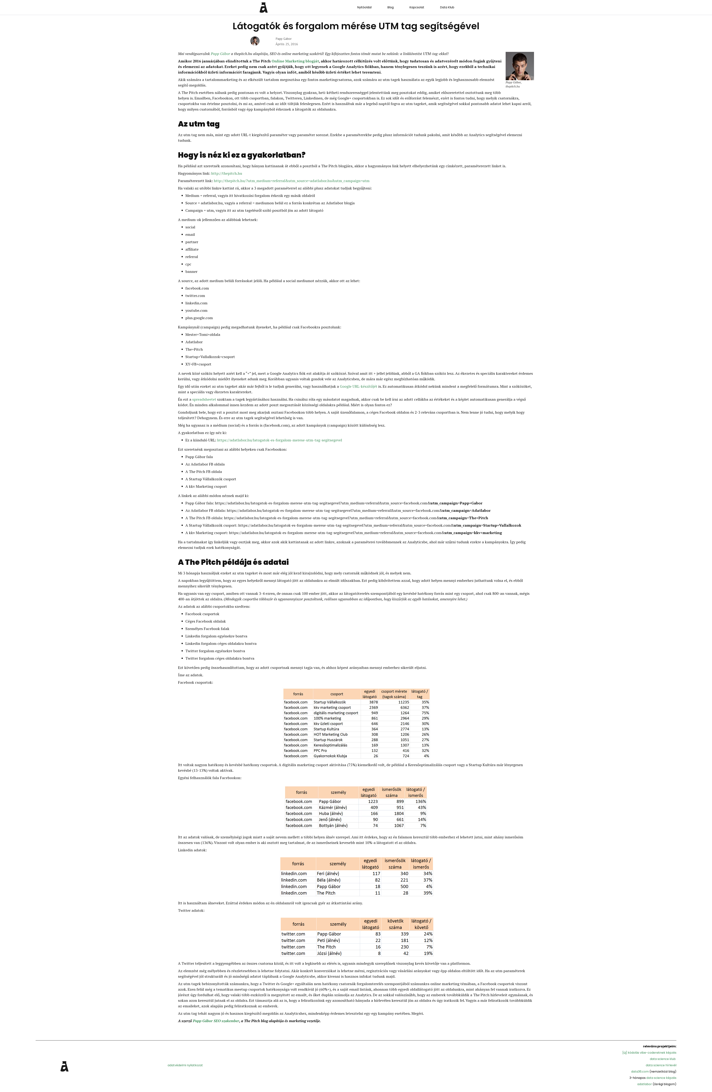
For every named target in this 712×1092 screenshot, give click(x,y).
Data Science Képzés (661, 1078)
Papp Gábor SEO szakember (216, 1020)
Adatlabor (644, 1084)
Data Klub (447, 7)
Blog (390, 7)
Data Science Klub (663, 1059)
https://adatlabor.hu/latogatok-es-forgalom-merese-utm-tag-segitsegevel (279, 440)
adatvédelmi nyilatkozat (185, 1065)
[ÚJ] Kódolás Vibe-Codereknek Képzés (649, 1053)
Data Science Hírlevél (661, 1065)
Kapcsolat (416, 7)
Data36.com (640, 1071)
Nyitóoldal (364, 7)
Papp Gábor (220, 53)
